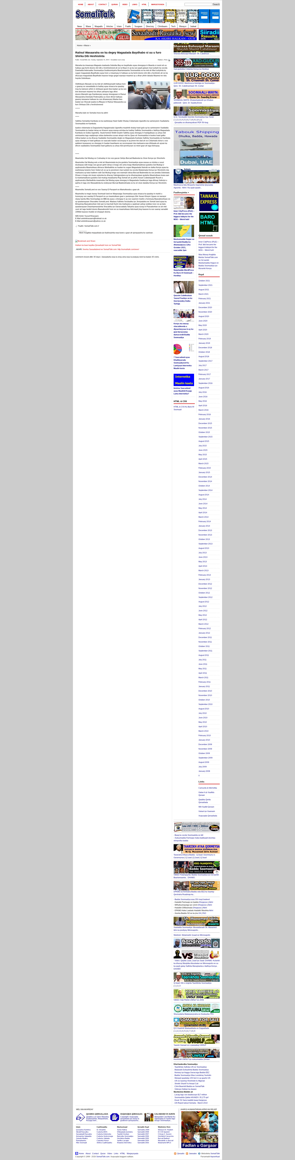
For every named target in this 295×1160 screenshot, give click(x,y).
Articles (109, 26)
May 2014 (203, 508)
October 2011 (204, 646)
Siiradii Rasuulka (82, 1132)
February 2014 (205, 521)
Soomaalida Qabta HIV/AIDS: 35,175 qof (191, 1097)
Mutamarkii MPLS (164, 1143)
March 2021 (203, 294)
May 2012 (203, 615)
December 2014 (205, 477)
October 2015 (204, 432)
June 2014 (203, 504)
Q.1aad (188, 858)
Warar (88, 26)
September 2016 (205, 383)
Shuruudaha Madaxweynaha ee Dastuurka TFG (194, 1014)
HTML (144, 4)
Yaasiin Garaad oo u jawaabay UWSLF (190, 1045)
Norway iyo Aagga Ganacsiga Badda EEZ (192, 1072)
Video (125, 4)
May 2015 (203, 455)
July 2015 (203, 446)
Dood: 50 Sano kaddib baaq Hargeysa (191, 1100)
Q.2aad (196, 858)
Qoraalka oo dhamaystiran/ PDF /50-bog (191, 122)
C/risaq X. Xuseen (164, 1134)
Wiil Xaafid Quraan (206, 807)
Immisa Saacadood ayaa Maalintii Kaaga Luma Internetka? (183, 391)
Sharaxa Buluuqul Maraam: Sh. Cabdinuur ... (192, 54)
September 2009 (205, 758)
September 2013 (205, 544)
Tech (173, 26)
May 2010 (203, 722)
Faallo (128, 26)
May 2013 (203, 562)
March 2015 (203, 463)
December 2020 (205, 307)
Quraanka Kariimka (83, 1130)
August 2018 (204, 356)
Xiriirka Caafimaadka (104, 1143)
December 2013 (205, 530)
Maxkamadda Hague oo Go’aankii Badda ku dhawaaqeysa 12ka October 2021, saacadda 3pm (184, 244)
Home (80, 4)
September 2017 (205, 361)
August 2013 (204, 548)
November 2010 (205, 695)
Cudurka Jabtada (103, 1138)
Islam (119, 26)
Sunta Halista (122, 1130)
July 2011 (202, 660)
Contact (102, 4)
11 (201, 120)
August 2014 (204, 495)
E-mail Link (158, 233)
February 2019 (205, 339)
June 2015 (203, 450)
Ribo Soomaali (81, 1143)
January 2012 (204, 633)
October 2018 (204, 352)
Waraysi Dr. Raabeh (165, 1130)
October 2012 (204, 593)
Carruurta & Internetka (208, 788)
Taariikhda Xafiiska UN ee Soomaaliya (191, 1067)
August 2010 (204, 709)
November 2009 (205, 749)
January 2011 (204, 686)
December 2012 (205, 584)
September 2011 (205, 651)
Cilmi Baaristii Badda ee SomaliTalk (189, 1086)
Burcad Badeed (163, 1138)
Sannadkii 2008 (143, 1132)
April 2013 (203, 566)
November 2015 (205, 428)
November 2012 (205, 588)
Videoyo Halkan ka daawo (186, 1089)
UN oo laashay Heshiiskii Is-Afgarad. (190, 1081)
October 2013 (204, 539)
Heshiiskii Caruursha (165, 1136)
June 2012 (203, 611)
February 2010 (205, 735)
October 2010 (204, 700)
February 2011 (205, 682)
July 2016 (203, 392)
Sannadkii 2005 (143, 1138)
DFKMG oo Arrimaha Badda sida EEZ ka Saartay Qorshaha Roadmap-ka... (194, 893)
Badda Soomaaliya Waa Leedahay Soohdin (193, 1075)
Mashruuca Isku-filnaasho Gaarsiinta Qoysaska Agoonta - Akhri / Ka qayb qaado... (193, 186)
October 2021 (204, 281)
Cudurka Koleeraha (104, 1134)
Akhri (211, 902)
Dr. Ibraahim (101, 1130)
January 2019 (204, 343)
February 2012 (205, 628)
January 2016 (204, 419)
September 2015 (205, 437)
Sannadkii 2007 (143, 1134)
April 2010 (203, 727)
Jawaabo (193, 1153)
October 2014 (204, 486)
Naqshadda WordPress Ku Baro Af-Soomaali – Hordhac (184, 273)
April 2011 (203, 673)
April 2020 (203, 330)
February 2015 (205, 468)
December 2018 (205, 348)
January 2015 (204, 472)
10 (198, 120)
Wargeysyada (157, 4)
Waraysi (182, 26)
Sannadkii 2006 (143, 1136)
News (79, 26)
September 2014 (205, 490)
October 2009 (204, 753)
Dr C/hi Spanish (164, 1132)
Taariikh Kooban (123, 1134)
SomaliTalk (215, 1153)
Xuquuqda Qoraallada (208, 816)
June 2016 (203, 397)
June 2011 (203, 664)
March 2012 (203, 624)
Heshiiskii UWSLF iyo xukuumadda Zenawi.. (192, 1059)
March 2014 (203, 517)
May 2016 (203, 401)
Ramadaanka (81, 1140)
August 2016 (204, 388)
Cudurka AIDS (102, 1132)
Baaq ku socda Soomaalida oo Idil (189, 835)
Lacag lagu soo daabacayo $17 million (191, 1095)
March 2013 (203, 570)
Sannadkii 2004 (143, 1140)
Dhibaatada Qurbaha (125, 1132)
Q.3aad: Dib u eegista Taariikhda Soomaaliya (192, 983)
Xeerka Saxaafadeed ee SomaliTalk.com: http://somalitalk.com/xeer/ (111, 249)
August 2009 (204, 762)
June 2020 (203, 321)
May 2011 (203, 669)
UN (199, 913)
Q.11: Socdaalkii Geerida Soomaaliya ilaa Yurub (194, 117)
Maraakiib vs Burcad (165, 1140)
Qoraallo (180, 1153)
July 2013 (203, 553)
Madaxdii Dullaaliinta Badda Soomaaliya (192, 1070)
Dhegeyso (203, 902)
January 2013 (204, 579)
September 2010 (205, 704)
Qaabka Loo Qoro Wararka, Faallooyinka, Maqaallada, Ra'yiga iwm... (97, 1117)
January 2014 (204, 526)
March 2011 (203, 677)
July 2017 (203, 365)
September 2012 (205, 597)
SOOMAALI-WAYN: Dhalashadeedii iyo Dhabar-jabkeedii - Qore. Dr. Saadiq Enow (194, 101)
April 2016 (203, 406)
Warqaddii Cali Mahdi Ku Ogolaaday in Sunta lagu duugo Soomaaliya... (164, 1117)
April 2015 (203, 459)
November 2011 (205, 642)
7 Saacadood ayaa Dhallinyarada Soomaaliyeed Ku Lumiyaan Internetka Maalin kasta (183, 362)
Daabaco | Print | (163, 60)
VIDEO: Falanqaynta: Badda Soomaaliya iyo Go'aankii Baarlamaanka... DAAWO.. (196, 876)
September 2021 (205, 285)
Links (134, 4)
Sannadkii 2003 (143, 1143)
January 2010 (204, 740)
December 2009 (205, 744)
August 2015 (204, 441)
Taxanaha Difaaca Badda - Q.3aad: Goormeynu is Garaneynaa (194, 856)
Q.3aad (204, 858)
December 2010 (205, 691)
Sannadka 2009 (143, 1130)
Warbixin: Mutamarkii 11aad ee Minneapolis (192, 935)
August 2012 (204, 602)
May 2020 (203, 325)
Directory (150, 26)
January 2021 (204, 303)
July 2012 (203, 606)
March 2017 (203, 370)
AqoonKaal (215, 1157)
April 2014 (203, 513)
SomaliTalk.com (103, 1157)
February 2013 (205, 575)
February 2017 (205, 374)
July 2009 (203, 767)
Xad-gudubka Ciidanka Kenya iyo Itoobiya (191, 69)
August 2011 (204, 655)
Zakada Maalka (82, 1138)
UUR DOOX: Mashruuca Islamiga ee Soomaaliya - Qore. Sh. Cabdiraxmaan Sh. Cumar (195, 84)
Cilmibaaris (162, 26)
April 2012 (203, 620)
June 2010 (203, 718)
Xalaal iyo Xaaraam (207, 811)
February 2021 (205, 298)
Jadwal (193, 26)
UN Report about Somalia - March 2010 (191, 1103)
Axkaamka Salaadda (83, 1136)
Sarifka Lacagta (123, 1140)
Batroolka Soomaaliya (125, 1136)
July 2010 (203, 713)
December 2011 (205, 637)
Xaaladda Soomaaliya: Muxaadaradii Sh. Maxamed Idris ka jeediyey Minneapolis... (195, 928)
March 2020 (203, 334)
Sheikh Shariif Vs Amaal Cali (186, 1084)
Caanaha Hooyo (103, 1140)
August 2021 (204, 290)
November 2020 (205, 312)
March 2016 (203, 410)
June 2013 (203, 557)
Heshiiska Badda (123, 1138)
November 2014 (205, 481)
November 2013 (205, 535)
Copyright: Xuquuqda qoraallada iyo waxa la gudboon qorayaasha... (131, 1117)
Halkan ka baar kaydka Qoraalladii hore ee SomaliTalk (98, 245)
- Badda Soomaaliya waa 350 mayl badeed (192, 899)
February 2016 (205, 414)
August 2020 (204, 316)
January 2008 (204, 771)
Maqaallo (99, 26)
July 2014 (203, 499)
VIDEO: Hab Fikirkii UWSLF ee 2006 (189, 1000)
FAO (204, 913)
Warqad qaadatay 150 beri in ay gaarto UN (192, 1078)
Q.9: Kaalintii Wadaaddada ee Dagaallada (191, 1028)
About (91, 4)
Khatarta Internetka (124, 1143)
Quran (114, 4)
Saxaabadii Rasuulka (84, 1134)
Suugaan (138, 26)
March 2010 (203, 731)
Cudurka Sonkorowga (105, 1136)
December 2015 (205, 423)
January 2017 (204, 379)
